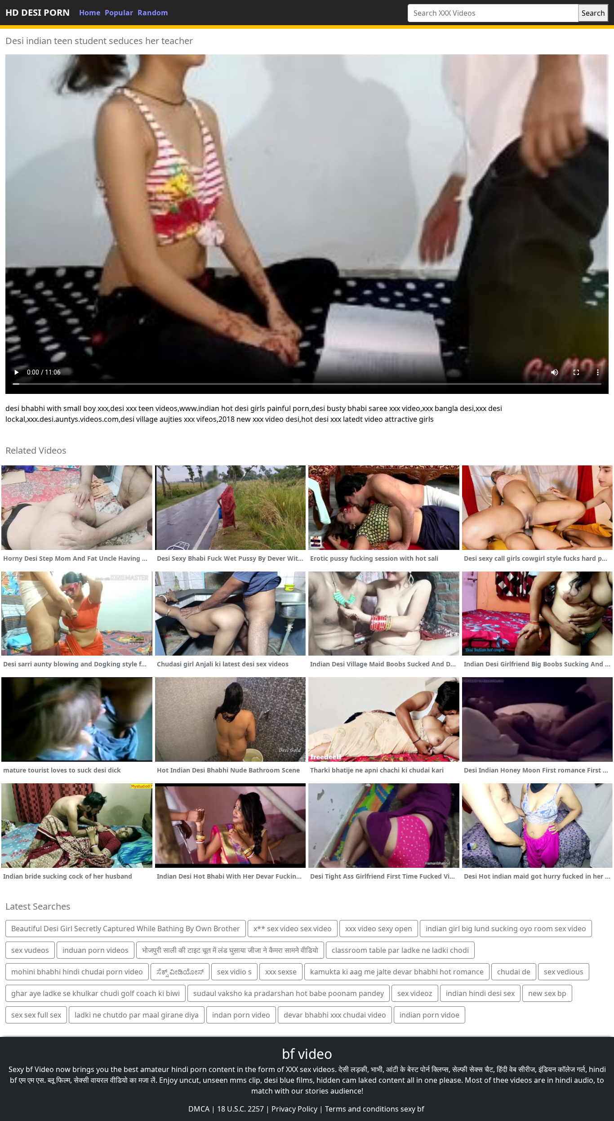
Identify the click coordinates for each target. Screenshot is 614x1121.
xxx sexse (281, 972)
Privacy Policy (294, 1109)
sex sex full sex (36, 1015)
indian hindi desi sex (480, 993)
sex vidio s (234, 972)
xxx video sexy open (378, 928)
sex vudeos (30, 950)
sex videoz (414, 993)
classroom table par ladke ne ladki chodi (400, 950)
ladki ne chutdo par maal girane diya (137, 1015)
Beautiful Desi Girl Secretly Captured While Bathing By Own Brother (125, 928)
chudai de (513, 972)
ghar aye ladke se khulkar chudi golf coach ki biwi (95, 993)
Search (593, 13)
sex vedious (563, 972)
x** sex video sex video (293, 928)
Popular (119, 13)
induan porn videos (95, 950)
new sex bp (547, 993)
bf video (307, 1054)
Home (89, 13)
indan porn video (241, 1015)
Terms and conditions (362, 1109)
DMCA (198, 1109)
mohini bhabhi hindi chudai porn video (77, 972)
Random (153, 13)
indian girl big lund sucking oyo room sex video (506, 928)
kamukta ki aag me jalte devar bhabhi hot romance (397, 972)
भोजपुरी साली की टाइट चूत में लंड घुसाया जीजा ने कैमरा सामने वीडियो (230, 950)
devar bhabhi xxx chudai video (335, 1015)
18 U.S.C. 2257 (240, 1109)
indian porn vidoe (429, 1015)
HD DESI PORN (37, 12)
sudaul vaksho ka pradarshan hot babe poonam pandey (288, 993)
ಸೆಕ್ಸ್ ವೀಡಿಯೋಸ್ (180, 972)
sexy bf (412, 1109)
